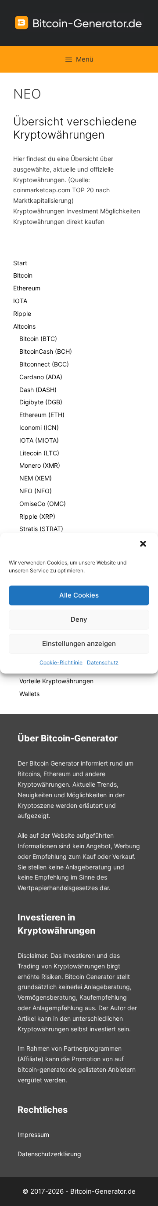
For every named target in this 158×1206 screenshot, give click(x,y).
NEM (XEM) (35, 478)
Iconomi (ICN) (39, 427)
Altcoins (24, 326)
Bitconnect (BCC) (44, 364)
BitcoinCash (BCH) (45, 351)
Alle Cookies (79, 595)
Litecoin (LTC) (39, 453)
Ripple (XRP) (37, 516)
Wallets (29, 693)
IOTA (20, 300)
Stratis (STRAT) (41, 528)
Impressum (33, 1134)
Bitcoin (22, 275)
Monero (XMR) (39, 465)
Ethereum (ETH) (42, 414)
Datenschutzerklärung (49, 1154)
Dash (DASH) (38, 389)
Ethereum (26, 288)
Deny (79, 619)
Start (20, 263)
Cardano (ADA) (40, 377)
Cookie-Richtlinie (61, 662)
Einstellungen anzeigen (79, 643)
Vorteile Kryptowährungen (56, 681)
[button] (144, 544)
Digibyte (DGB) (40, 402)
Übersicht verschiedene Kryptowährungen (75, 128)
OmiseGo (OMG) (42, 503)
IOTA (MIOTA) (39, 440)
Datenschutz (102, 662)
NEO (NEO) (35, 491)
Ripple (22, 313)
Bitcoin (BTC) (38, 338)
